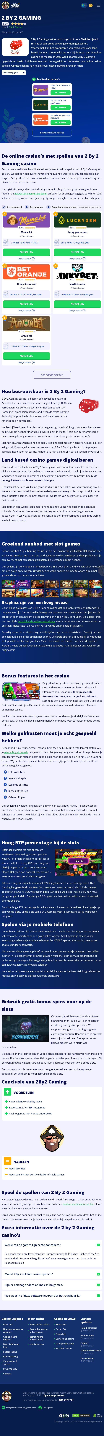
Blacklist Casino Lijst (11, 1346)
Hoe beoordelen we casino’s (13, 1331)
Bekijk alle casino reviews (52, 132)
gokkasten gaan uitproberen (30, 193)
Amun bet (26, 335)
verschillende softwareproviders (36, 621)
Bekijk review (25, 258)
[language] (84, 5)
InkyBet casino (77, 284)
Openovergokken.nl (54, 1395)
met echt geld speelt (16, 752)
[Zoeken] (91, 5)
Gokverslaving (10, 1356)
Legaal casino (10, 1351)
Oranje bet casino (26, 284)
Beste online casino (39, 1324)
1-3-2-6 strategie (88, 1328)
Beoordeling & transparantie (90, 207)
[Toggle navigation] (98, 5)
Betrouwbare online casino (36, 1338)
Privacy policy (10, 1368)
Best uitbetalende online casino (39, 1331)
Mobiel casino (37, 1344)
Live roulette (86, 1358)
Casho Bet (61, 1329)
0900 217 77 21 (66, 1399)
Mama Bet (26, 232)
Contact (7, 1373)
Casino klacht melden (10, 1338)
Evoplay (84, 1343)
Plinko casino (87, 1335)
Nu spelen (60, 92)
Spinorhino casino (65, 1338)
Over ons (8, 1324)
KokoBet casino (64, 1348)
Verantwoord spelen (10, 1363)
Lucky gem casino (77, 232)
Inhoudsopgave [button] (10, 72)
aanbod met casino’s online (78, 1204)
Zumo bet (61, 1334)
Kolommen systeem (90, 1350)
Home (4, 27)
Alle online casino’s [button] (52, 375)
